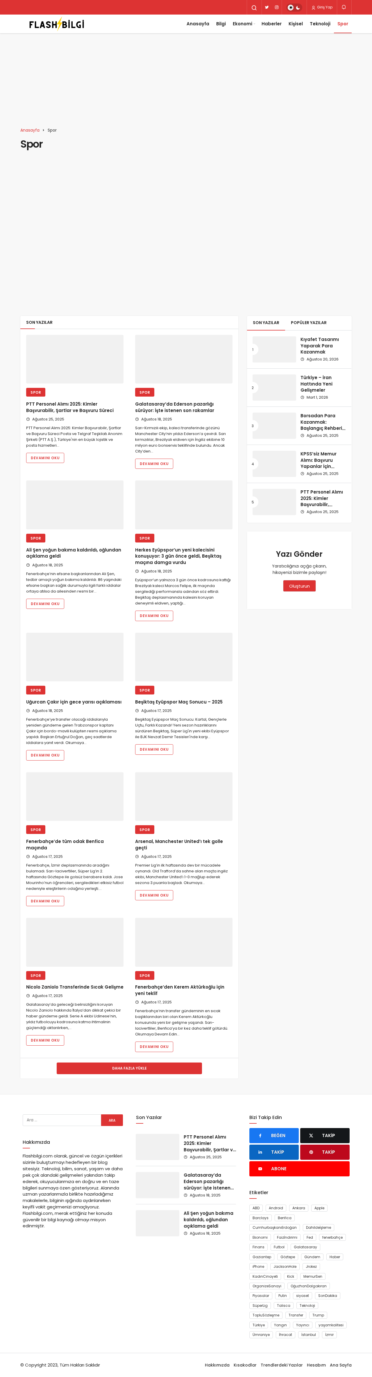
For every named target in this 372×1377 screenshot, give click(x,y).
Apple (319, 1207)
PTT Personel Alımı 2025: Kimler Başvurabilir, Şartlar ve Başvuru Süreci (70, 407)
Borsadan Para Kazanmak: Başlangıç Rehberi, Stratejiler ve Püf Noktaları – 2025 (322, 428)
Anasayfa (198, 24)
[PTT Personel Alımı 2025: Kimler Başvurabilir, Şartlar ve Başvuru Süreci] (75, 359)
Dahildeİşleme (318, 1227)
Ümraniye (261, 1334)
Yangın (280, 1325)
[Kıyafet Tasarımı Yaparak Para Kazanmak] (274, 349)
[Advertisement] (186, 77)
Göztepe (287, 1256)
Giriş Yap (324, 7)
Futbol (279, 1247)
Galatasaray (305, 1247)
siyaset (302, 1295)
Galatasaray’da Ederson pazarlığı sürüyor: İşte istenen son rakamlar (174, 407)
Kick (290, 1276)
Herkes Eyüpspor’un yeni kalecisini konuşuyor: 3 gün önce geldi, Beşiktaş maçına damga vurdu (178, 556)
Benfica (284, 1217)
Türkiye (259, 1325)
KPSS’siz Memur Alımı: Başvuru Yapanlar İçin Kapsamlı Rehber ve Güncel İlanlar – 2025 (322, 470)
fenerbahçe (332, 1237)
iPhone (258, 1266)
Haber (335, 1256)
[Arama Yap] (254, 8)
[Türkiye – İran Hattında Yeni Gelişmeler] (274, 387)
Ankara (298, 1207)
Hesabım (316, 1365)
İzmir (329, 1334)
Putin (282, 1295)
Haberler (272, 24)
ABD (256, 1207)
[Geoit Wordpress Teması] (56, 23)
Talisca (283, 1305)
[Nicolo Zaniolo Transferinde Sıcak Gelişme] (75, 942)
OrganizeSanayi (267, 1286)
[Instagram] (277, 7)
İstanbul (308, 1334)
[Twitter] (267, 7)
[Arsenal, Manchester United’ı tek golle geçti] (184, 796)
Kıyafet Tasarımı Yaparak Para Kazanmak (320, 345)
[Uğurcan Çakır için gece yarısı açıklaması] (75, 657)
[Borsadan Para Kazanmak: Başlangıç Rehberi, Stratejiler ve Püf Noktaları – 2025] (274, 426)
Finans (258, 1247)
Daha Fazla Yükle (129, 1068)
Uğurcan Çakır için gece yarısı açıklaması (73, 702)
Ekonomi (242, 24)
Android (276, 1207)
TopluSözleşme (266, 1315)
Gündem (312, 1256)
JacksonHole (284, 1266)
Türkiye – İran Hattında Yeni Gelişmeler (316, 383)
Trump (318, 1315)
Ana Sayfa (341, 1365)
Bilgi (221, 24)
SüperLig (260, 1305)
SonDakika (327, 1295)
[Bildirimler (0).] (344, 7)
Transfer (296, 1315)
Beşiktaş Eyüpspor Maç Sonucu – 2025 (179, 702)
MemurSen (312, 1276)
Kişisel (296, 24)
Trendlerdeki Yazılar (282, 1365)
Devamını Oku (45, 457)
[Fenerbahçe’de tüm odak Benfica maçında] (75, 796)
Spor (342, 24)
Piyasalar (261, 1295)
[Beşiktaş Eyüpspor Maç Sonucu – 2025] (184, 657)
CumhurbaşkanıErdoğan (275, 1227)
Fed (310, 1237)
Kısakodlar (245, 1365)
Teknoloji (320, 24)
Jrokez (311, 1266)
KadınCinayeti (265, 1276)
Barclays (261, 1217)
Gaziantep (262, 1256)
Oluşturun (299, 586)
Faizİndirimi (287, 1237)
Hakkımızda (217, 1365)
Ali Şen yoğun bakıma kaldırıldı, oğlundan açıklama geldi (208, 1219)
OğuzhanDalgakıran (309, 1286)
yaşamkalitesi (331, 1325)
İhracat (285, 1334)
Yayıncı (302, 1325)
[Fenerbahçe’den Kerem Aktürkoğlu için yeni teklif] (184, 942)
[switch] (294, 7)
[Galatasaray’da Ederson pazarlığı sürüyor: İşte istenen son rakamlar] (184, 359)
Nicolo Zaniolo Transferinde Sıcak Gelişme (75, 987)
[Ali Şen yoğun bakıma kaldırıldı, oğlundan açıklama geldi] (75, 504)
